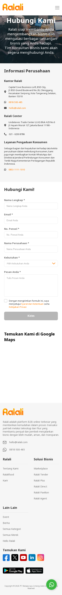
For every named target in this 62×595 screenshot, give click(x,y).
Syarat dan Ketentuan (32, 303)
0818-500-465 (15, 102)
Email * (8, 214)
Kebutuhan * (12, 257)
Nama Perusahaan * (16, 243)
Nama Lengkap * (14, 200)
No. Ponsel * (11, 228)
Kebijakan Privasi (18, 306)
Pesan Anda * (12, 272)
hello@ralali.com (17, 107)
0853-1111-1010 (17, 169)
